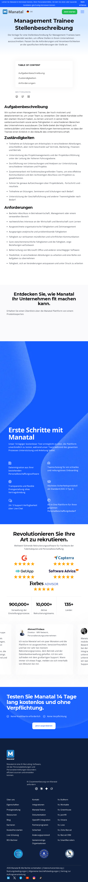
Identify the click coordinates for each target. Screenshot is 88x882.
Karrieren (11, 825)
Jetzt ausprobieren (44, 725)
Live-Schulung (13, 835)
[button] (30, 12)
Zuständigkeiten (27, 78)
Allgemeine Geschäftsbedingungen (44, 871)
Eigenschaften (13, 804)
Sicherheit (36, 830)
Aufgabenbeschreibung (31, 73)
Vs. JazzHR (62, 815)
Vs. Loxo (61, 825)
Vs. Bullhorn (63, 799)
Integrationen (38, 804)
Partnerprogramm (40, 825)
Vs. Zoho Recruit (65, 830)
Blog (9, 820)
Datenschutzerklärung (53, 868)
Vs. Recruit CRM (64, 835)
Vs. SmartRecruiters (66, 840)
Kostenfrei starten (14, 830)
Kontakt (35, 799)
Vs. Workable (63, 804)
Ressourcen (12, 815)
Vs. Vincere (62, 820)
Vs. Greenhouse (64, 809)
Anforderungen (27, 83)
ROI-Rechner (12, 840)
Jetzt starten (69, 12)
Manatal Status (38, 809)
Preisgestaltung (13, 809)
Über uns (11, 799)
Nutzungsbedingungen (17, 871)
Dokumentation (39, 815)
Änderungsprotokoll (41, 835)
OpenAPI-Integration (41, 820)
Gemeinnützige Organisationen (39, 842)
